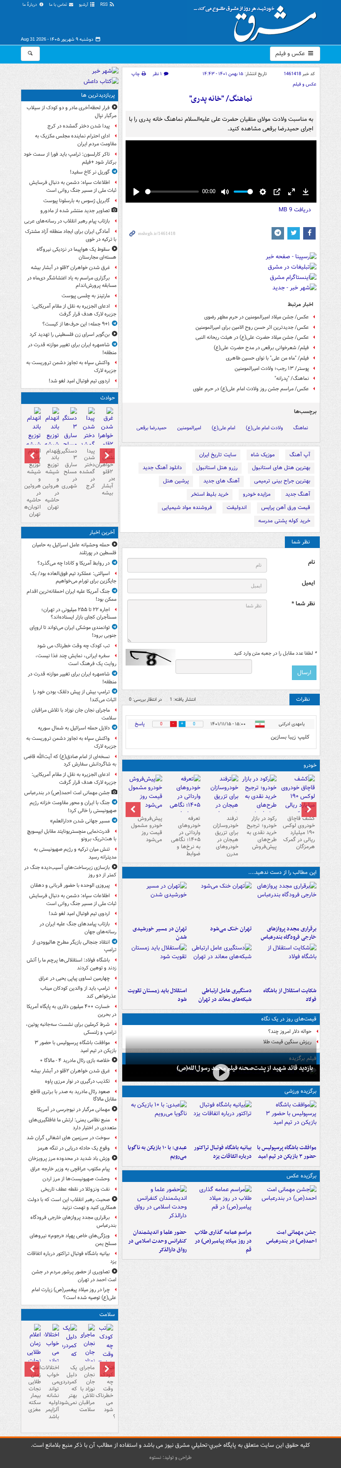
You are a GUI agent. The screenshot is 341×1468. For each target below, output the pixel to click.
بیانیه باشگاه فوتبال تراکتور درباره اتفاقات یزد (223, 1152)
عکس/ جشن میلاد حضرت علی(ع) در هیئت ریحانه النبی (252, 337)
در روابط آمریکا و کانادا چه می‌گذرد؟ (73, 563)
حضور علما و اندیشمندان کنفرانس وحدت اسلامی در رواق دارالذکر (157, 1241)
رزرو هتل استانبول (216, 467)
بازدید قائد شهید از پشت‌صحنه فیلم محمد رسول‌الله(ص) (245, 1068)
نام (311, 562)
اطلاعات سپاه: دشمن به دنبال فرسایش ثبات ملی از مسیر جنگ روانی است (72, 186)
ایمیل (308, 583)
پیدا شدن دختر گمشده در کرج (78, 126)
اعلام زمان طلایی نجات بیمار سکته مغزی (34, 1388)
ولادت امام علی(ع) (264, 428)
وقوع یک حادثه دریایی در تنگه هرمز (73, 1148)
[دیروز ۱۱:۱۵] (221, 964)
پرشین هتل (176, 481)
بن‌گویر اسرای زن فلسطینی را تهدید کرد (70, 334)
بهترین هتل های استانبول (281, 467)
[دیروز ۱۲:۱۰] (285, 964)
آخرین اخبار (102, 532)
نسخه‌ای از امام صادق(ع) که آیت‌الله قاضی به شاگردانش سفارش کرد (70, 760)
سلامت (107, 1314)
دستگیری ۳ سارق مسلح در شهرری (69, 468)
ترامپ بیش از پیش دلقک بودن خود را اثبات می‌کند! (74, 696)
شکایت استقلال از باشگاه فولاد (289, 995)
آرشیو (84, 5)
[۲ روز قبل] (297, 801)
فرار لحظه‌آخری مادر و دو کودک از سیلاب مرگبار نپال (71, 112)
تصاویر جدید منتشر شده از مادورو (75, 211)
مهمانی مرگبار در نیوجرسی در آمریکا (73, 1109)
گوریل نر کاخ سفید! (90, 172)
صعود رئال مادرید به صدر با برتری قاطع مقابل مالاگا (73, 1095)
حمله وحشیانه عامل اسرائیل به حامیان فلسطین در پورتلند (74, 549)
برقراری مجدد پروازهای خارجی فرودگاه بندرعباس (288, 933)
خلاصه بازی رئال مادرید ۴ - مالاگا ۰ (75, 1060)
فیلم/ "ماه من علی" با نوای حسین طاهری (267, 358)
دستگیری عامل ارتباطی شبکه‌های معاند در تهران (225, 995)
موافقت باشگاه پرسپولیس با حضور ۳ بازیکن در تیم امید (286, 1152)
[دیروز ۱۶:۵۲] (156, 1120)
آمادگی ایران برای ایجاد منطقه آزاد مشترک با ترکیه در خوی (70, 235)
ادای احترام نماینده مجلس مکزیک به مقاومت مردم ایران (75, 140)
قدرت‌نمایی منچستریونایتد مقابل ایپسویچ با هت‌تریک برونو (71, 835)
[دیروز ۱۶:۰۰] (221, 1205)
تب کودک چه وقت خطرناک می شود (73, 646)
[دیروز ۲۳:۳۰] (285, 1205)
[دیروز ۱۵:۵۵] (156, 1205)
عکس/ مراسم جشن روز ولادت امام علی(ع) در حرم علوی (251, 389)
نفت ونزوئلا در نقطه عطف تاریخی (75, 1189)
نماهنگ (300, 428)
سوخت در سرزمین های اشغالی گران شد (68, 1138)
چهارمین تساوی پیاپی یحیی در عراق (74, 978)
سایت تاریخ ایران (217, 454)
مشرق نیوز (257, 21)
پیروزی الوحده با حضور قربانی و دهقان (70, 885)
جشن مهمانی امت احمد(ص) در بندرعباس (291, 1237)
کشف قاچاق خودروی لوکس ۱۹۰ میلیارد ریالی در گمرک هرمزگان (299, 832)
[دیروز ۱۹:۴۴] (221, 1120)
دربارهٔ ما (30, 5)
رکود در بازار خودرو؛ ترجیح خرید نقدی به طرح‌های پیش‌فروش (262, 832)
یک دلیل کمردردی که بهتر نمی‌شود (69, 1385)
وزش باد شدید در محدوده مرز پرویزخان (69, 1158)
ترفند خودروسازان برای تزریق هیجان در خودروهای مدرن (225, 836)
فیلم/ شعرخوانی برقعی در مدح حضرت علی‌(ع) (261, 348)
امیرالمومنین (189, 428)
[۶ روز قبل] (259, 796)
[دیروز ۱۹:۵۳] (285, 902)
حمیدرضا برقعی (151, 428)
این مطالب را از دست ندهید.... (282, 872)
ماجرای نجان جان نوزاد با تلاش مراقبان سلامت (74, 714)
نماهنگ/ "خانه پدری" (220, 99)
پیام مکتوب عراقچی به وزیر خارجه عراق (70, 1169)
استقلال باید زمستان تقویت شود (157, 995)
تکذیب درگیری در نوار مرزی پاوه (77, 1081)
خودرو (310, 765)
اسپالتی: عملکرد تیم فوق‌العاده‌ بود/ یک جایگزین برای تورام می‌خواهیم (73, 577)
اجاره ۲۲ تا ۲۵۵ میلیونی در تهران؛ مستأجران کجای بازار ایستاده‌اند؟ (78, 613)
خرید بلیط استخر (209, 494)
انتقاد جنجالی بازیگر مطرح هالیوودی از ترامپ (74, 946)
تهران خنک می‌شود (231, 929)
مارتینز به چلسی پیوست (86, 296)
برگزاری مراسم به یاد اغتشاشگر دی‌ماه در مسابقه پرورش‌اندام (71, 282)
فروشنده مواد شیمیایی (187, 507)
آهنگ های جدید (221, 481)
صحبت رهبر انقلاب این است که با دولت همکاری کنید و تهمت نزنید (71, 1203)
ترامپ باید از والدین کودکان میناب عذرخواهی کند (78, 992)
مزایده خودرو (257, 494)
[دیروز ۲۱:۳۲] (285, 1120)
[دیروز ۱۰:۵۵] (156, 964)
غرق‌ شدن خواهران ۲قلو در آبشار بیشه (70, 268)
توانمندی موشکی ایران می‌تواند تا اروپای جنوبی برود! (73, 631)
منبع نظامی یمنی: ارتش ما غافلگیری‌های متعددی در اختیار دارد (72, 1124)
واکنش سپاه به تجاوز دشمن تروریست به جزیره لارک (71, 366)
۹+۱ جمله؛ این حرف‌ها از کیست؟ (76, 324)
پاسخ (140, 724)
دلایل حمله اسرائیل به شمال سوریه (74, 728)
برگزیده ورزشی (300, 1091)
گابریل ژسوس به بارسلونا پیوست (76, 201)
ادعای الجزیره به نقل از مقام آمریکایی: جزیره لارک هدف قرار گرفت (74, 310)
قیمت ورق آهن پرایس (285, 507)
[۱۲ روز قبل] (144, 793)
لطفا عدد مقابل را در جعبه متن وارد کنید (275, 653)
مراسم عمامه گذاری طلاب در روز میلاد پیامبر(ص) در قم (223, 1241)
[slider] (172, 192)
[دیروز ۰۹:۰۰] (221, 1072)
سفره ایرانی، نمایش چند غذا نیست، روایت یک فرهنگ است (75, 660)
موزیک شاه (263, 454)
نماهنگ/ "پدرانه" (291, 378)
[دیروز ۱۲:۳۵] (156, 902)
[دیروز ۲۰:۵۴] (105, 441)
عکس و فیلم (290, 53)
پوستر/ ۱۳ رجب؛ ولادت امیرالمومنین (272, 368)
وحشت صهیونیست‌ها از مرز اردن (76, 1179)
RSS (104, 5)
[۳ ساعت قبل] (105, 1354)
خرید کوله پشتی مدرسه (284, 520)
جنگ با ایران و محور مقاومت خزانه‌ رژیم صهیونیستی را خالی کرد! (73, 807)
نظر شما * (303, 603)
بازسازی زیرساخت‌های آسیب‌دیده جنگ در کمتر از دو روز (70, 871)
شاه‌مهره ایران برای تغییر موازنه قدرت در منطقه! (72, 349)
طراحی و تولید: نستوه (170, 1457)
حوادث (107, 398)
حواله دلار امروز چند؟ (289, 1031)
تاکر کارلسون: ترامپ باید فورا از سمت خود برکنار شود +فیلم (70, 158)
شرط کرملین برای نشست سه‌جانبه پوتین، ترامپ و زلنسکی (71, 1028)
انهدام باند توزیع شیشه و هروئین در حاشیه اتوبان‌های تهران (33, 483)
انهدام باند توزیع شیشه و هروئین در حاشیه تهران (51, 479)
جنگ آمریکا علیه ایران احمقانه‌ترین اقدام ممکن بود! (71, 595)
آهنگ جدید (297, 494)
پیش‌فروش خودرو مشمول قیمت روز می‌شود (146, 829)
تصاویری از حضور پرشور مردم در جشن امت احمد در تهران (74, 1276)
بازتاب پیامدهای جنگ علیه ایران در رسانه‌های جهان (78, 928)
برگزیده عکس (301, 1176)
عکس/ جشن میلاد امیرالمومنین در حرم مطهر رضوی (256, 317)
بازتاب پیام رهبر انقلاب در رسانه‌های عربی (67, 221)
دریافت (295, 209)
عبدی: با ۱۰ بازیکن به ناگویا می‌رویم (157, 1152)
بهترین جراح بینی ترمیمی (282, 481)
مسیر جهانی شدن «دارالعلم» (80, 821)
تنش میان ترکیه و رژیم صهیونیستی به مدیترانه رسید (75, 853)
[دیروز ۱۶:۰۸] (87, 436)
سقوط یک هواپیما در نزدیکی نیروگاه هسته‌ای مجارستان (76, 253)
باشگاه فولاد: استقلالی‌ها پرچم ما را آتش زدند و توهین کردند (71, 964)
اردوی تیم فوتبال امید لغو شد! (79, 381)
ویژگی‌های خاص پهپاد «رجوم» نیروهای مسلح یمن (73, 1240)
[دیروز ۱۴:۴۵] (221, 902)
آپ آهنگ (299, 454)
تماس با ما (58, 5)
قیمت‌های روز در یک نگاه (288, 1019)
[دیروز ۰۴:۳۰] (69, 1350)
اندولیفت (237, 507)
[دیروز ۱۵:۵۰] (69, 436)
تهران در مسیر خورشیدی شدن (160, 933)
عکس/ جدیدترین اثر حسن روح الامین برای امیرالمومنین (252, 327)
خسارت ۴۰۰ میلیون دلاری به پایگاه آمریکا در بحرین (71, 1010)
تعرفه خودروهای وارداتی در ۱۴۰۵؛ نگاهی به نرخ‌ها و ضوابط (185, 836)
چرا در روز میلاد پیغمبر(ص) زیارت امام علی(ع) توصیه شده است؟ (74, 1294)
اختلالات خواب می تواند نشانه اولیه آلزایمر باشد (51, 1392)
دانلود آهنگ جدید (162, 467)
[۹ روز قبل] (183, 801)
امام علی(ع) (223, 428)
